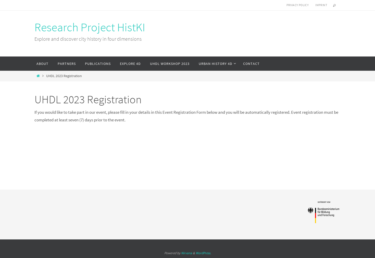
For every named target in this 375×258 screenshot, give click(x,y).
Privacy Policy (297, 5)
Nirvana (186, 253)
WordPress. (203, 253)
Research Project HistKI (89, 27)
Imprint (321, 5)
